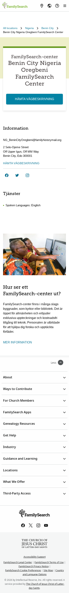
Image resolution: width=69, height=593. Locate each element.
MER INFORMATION (17, 342)
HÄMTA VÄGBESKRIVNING (34, 99)
